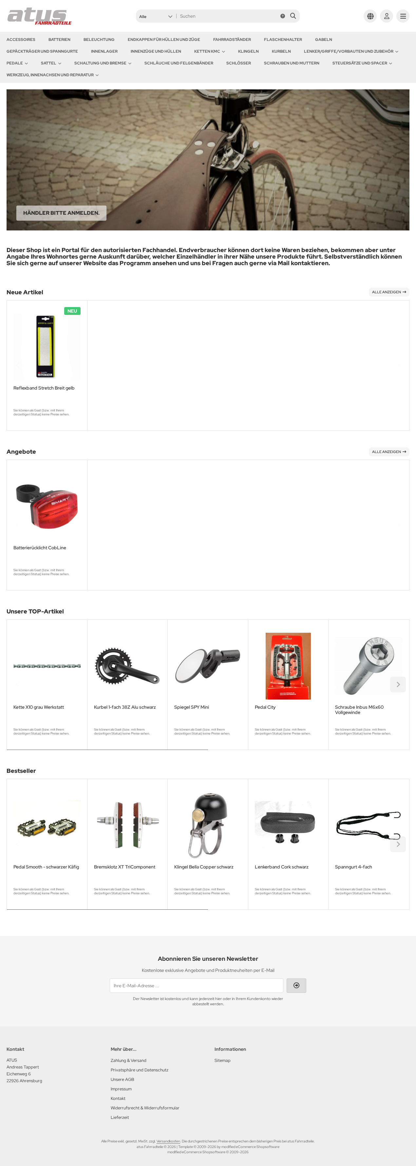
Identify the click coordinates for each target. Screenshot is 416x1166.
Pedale (15, 63)
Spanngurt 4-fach (353, 867)
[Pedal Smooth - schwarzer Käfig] (47, 825)
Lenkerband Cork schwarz (282, 867)
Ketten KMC (207, 51)
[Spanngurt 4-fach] (368, 825)
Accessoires (21, 39)
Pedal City (265, 707)
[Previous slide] (18, 365)
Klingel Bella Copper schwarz (204, 867)
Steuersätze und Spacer (359, 63)
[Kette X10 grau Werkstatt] (47, 666)
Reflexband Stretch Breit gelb (44, 388)
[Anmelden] (386, 16)
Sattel (48, 63)
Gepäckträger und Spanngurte (42, 51)
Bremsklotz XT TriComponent (124, 867)
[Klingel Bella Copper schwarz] (207, 825)
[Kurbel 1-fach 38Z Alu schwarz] (127, 666)
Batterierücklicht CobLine (39, 548)
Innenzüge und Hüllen (156, 51)
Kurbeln (281, 51)
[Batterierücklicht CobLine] (47, 506)
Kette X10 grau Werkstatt (38, 707)
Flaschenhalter (283, 39)
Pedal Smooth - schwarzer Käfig (46, 867)
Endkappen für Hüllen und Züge (164, 39)
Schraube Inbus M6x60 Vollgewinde (359, 709)
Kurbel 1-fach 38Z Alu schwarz (125, 707)
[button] (155, 16)
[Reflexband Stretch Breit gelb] (47, 347)
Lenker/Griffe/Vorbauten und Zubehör (348, 51)
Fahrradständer (232, 39)
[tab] (107, 754)
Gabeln (323, 39)
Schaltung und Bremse (100, 63)
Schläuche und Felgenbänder (178, 63)
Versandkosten (168, 1141)
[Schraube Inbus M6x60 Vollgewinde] (368, 666)
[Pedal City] (288, 666)
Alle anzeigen (386, 292)
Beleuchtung (99, 39)
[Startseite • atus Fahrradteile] (39, 24)
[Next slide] (398, 365)
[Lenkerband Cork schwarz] (288, 825)
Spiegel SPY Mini (191, 707)
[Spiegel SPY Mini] (207, 666)
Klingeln (248, 51)
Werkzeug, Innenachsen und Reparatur (50, 75)
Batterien (59, 39)
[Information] (283, 16)
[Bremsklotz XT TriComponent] (127, 825)
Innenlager (104, 51)
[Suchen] (293, 16)
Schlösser (238, 63)
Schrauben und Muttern (291, 63)
